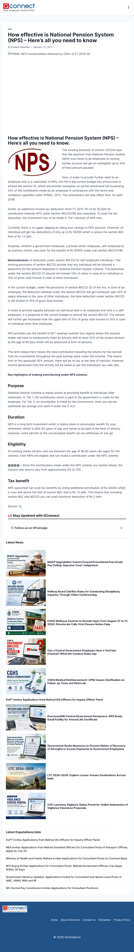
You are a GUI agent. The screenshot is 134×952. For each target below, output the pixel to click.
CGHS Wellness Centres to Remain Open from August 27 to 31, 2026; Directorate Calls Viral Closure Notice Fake (87, 622)
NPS (10, 29)
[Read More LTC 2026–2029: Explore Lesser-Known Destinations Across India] (26, 776)
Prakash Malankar (20, 47)
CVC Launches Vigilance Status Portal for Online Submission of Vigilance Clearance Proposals (87, 806)
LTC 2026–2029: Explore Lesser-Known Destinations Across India (86, 777)
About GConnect (70, 919)
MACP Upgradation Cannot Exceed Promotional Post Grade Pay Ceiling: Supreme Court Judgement (85, 563)
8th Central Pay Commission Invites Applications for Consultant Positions (52, 888)
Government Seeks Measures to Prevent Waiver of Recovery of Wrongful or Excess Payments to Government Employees (86, 747)
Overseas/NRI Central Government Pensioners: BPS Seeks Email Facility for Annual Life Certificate (84, 718)
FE (20, 506)
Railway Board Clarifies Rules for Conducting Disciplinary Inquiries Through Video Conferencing (83, 593)
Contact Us (89, 919)
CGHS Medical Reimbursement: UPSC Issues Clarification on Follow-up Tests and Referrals (86, 681)
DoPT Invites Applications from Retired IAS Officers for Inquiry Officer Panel (54, 699)
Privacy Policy (122, 919)
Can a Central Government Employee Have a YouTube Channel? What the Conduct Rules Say (81, 652)
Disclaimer (105, 919)
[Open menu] (128, 7)
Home (54, 919)
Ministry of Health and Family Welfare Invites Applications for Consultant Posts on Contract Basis (66, 858)
